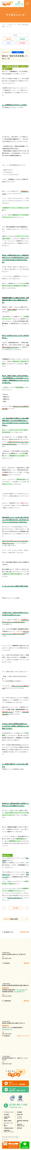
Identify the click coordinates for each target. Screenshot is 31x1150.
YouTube (22, 43)
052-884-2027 (7, 957)
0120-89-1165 (7, 1063)
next (27, 908)
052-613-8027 (7, 995)
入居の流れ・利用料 (7, 1117)
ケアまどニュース (11, 24)
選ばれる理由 (7, 1120)
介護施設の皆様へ (9, 1128)
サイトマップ (5, 1139)
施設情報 (22, 39)
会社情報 (6, 1114)
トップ (3, 24)
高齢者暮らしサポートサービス (9, 1131)
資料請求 (19, 1128)
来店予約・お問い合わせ (21, 1125)
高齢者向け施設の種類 (22, 1121)
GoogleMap (21, 990)
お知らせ (8, 39)
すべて (15, 35)
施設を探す (20, 1114)
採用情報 (19, 1112)
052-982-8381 (7, 1033)
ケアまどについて (9, 1112)
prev (4, 908)
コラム (8, 43)
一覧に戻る (15, 908)
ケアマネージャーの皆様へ (9, 1124)
